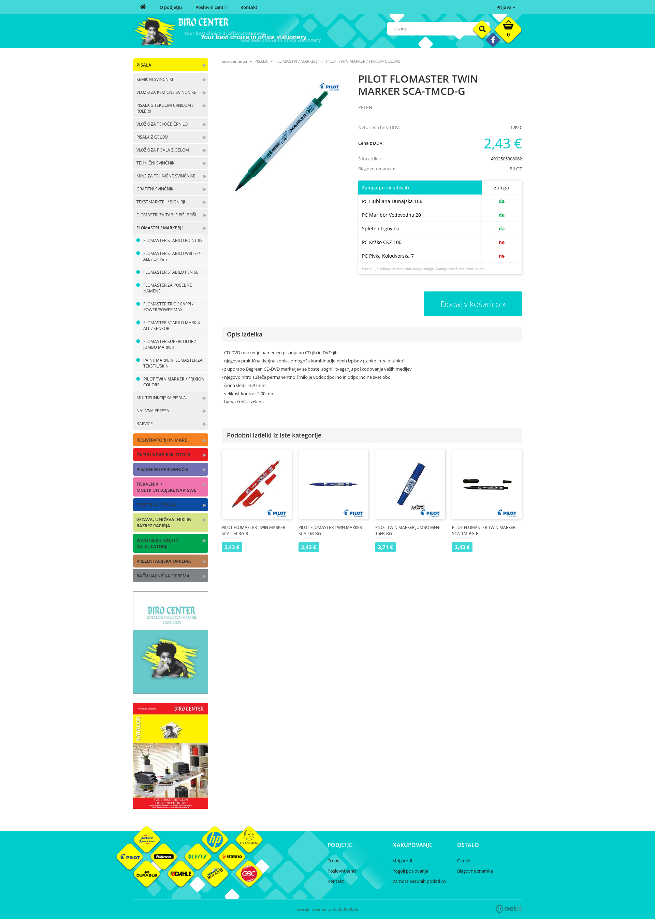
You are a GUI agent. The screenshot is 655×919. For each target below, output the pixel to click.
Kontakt (249, 7)
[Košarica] (508, 31)
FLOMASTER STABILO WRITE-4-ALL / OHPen (172, 256)
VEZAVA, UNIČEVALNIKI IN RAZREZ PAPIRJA (163, 522)
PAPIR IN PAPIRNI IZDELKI (163, 454)
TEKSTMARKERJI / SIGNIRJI (160, 202)
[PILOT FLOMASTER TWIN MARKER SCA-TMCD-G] (283, 139)
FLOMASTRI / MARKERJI (159, 228)
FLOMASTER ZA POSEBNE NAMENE (167, 288)
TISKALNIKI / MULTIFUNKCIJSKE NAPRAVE (166, 487)
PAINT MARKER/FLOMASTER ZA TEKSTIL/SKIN (173, 363)
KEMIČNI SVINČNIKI (154, 79)
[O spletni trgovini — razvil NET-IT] (509, 909)
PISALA (143, 65)
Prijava (505, 7)
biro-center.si (234, 61)
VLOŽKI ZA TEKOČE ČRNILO (162, 124)
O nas (333, 861)
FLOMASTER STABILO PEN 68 (171, 272)
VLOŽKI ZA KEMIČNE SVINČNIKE (166, 92)
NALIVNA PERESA (152, 411)
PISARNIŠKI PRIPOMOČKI (162, 469)
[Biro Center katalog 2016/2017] (170, 806)
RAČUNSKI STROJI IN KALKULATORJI (157, 543)
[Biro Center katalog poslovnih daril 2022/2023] (170, 691)
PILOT (516, 169)
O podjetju (171, 7)
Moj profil (402, 861)
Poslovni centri (211, 7)
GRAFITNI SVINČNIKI (155, 189)
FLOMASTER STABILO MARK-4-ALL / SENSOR (172, 325)
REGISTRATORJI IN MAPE (161, 440)
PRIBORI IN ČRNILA (156, 505)
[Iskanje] (482, 29)
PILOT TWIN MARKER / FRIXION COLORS (173, 382)
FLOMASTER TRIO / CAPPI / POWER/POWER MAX (168, 307)
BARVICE (144, 424)
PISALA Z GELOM (152, 137)
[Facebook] (492, 39)
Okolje (463, 861)
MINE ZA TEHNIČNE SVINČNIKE (165, 176)
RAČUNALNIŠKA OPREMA (163, 576)
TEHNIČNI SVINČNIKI (155, 163)
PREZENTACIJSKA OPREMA (163, 561)
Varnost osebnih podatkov (419, 881)
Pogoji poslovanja (410, 871)
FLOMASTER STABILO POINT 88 (173, 240)
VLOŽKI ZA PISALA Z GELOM (162, 150)
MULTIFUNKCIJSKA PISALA (161, 398)
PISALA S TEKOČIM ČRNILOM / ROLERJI (164, 108)
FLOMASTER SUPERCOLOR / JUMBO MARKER (169, 344)
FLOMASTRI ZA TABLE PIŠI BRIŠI (166, 215)
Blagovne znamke (475, 871)
